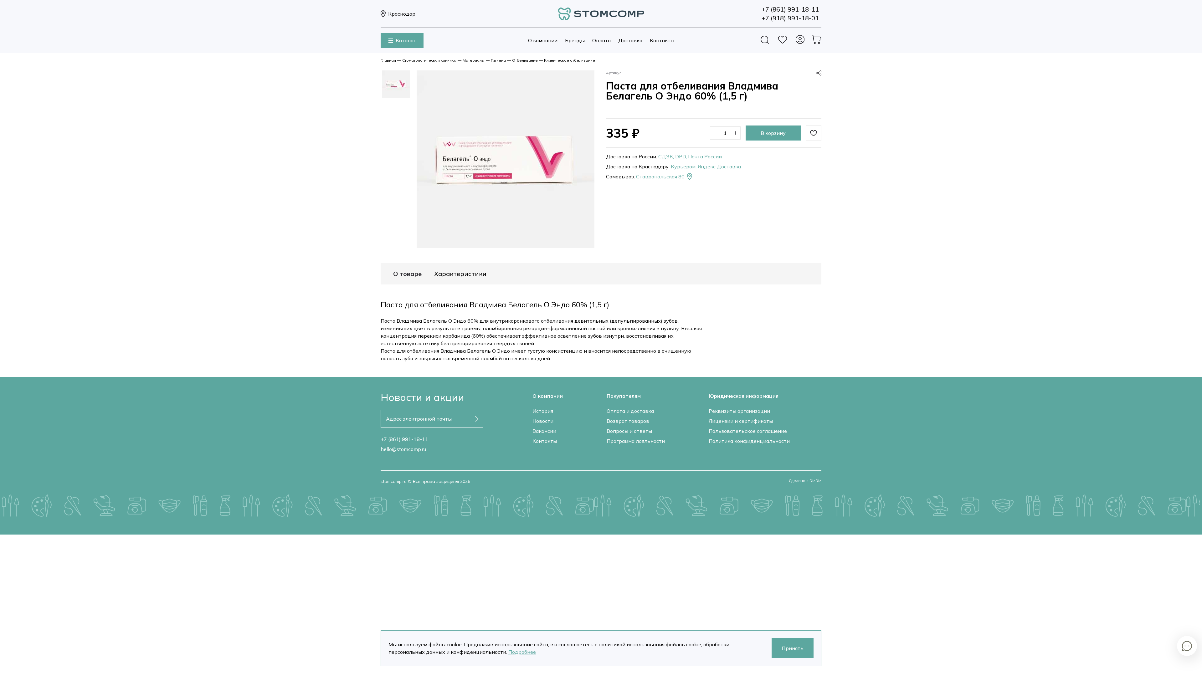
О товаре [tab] (407, 274)
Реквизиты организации (739, 411)
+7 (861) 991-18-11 (404, 439)
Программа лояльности (636, 441)
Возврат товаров (628, 421)
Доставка (630, 40)
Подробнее (522, 652)
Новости (542, 421)
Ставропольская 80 (660, 176)
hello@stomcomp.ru (403, 449)
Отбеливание (525, 60)
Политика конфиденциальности (749, 441)
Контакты (662, 40)
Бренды (575, 40)
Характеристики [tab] (460, 274)
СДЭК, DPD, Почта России (690, 156)
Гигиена (498, 60)
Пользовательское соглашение (748, 431)
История (542, 411)
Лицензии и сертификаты (741, 421)
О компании (542, 40)
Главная (388, 60)
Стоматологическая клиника (429, 60)
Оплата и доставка (630, 411)
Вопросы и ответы (629, 431)
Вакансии (544, 431)
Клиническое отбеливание (569, 60)
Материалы (474, 60)
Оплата (601, 40)
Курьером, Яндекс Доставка (706, 166)
